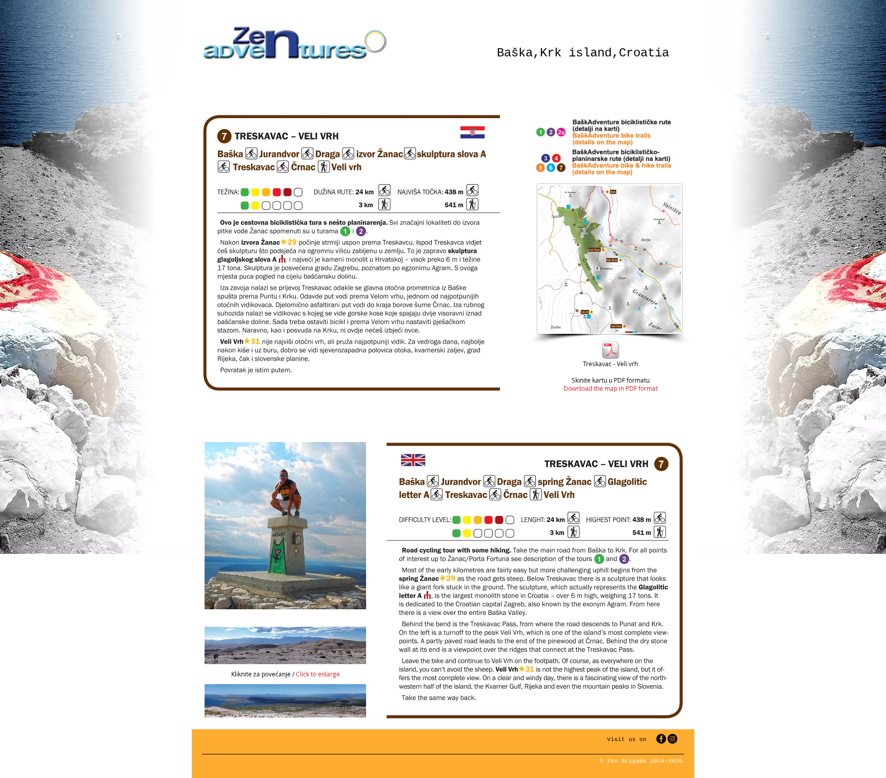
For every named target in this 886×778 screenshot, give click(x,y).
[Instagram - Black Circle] (672, 739)
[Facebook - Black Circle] (661, 739)
